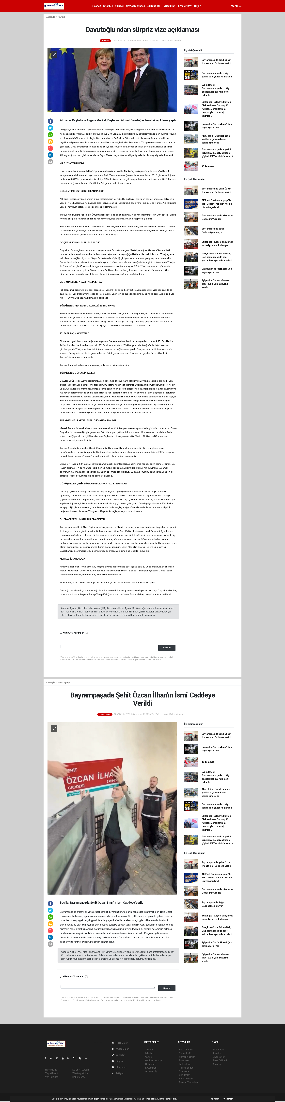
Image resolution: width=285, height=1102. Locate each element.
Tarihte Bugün (186, 1067)
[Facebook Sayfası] (47, 1058)
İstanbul (108, 6)
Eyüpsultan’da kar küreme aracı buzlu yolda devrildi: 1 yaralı (216, 284)
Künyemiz (121, 1067)
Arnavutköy (184, 6)
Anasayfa (50, 17)
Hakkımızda (51, 1069)
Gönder (167, 647)
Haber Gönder (79, 1077)
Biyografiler (219, 1057)
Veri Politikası (52, 1077)
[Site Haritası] (81, 1058)
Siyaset (96, 6)
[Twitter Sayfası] (52, 1058)
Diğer (197, 6)
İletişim (119, 1073)
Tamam (229, 1099)
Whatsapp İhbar (80, 1073)
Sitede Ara (218, 1049)
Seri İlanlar (184, 1075)
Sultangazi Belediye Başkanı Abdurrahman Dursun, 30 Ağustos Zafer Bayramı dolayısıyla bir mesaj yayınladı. (217, 109)
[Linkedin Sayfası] (69, 1058)
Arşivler (120, 1061)
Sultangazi (153, 6)
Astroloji (217, 1064)
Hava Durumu (186, 1049)
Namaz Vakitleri (187, 1057)
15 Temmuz (208, 166)
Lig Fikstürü (184, 1064)
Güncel (119, 6)
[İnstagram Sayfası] (58, 1058)
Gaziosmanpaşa (135, 6)
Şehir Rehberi (186, 1078)
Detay (216, 1099)
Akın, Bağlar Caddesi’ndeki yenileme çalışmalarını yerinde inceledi (216, 139)
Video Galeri (122, 1049)
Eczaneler (184, 1060)
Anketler (217, 1053)
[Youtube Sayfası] (64, 1058)
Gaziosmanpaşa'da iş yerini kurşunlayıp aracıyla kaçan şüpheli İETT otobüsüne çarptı (217, 153)
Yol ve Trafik (185, 1053)
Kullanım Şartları (80, 1069)
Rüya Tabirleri (220, 1060)
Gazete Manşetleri (188, 1082)
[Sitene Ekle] (87, 1058)
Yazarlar (120, 1055)
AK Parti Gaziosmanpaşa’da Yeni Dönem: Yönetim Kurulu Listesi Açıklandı (217, 204)
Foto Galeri (122, 1043)
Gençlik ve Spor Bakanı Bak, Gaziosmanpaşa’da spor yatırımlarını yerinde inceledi (217, 257)
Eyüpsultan (168, 6)
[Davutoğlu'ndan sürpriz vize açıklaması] (112, 80)
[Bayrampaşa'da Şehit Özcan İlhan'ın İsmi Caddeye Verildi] (112, 808)
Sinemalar (184, 1071)
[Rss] (75, 1058)
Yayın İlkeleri (51, 1073)
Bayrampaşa (64, 682)
